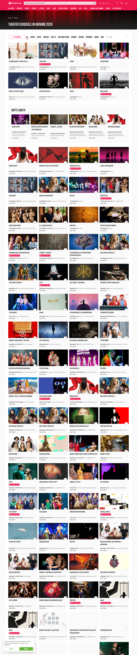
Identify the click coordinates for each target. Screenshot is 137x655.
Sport (85, 8)
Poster (10, 18)
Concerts (19, 8)
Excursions (73, 8)
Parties (108, 8)
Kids (80, 8)
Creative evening (63, 8)
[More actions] (35, 58)
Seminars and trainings (96, 8)
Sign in (126, 3)
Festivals (41, 8)
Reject (11, 649)
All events (11, 8)
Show (54, 8)
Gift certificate (117, 8)
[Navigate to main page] (15, 3)
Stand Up (34, 8)
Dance (48, 8)
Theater (27, 8)
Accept (26, 649)
